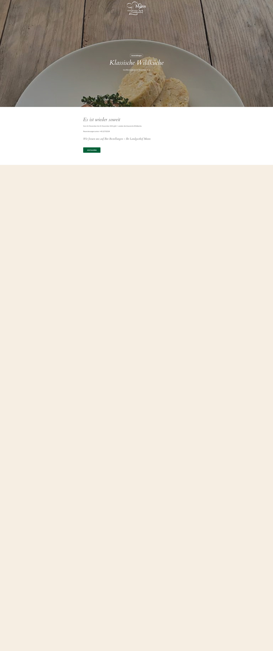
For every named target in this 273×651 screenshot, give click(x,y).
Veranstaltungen (136, 55)
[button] (91, 150)
